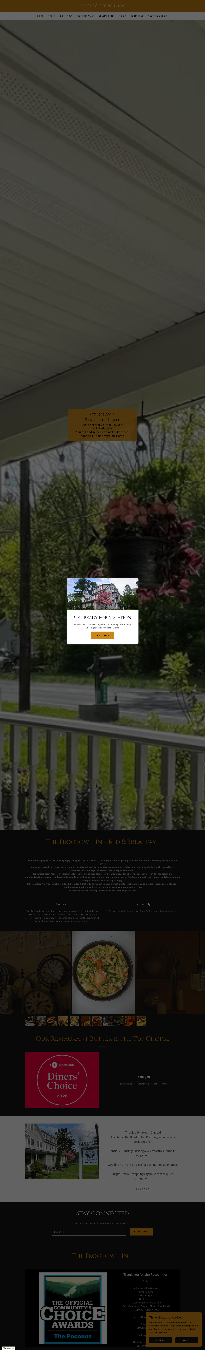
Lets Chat (102, 635)
